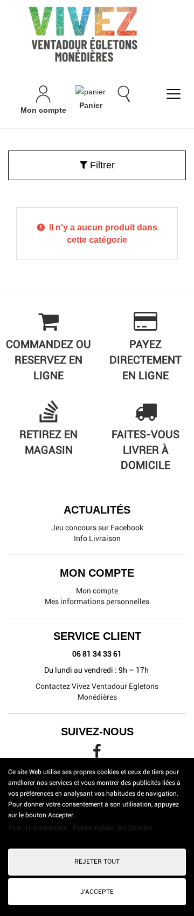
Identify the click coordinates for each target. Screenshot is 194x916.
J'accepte (97, 892)
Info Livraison (97, 538)
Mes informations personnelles (97, 601)
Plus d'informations (38, 828)
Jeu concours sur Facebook (97, 527)
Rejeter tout (97, 861)
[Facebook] (97, 754)
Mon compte (97, 590)
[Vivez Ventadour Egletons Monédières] (97, 34)
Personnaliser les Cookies (113, 828)
